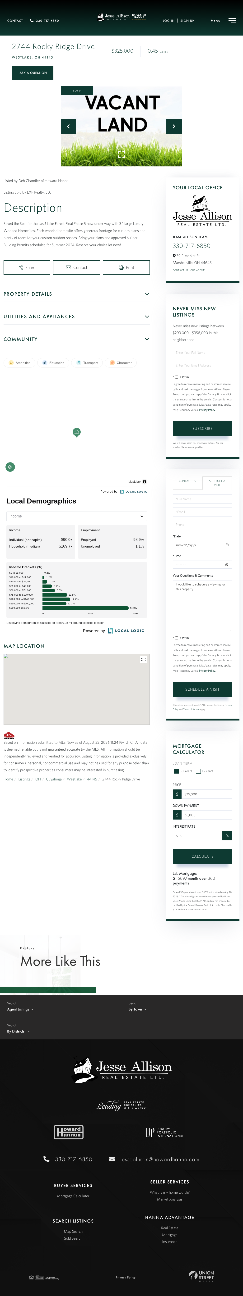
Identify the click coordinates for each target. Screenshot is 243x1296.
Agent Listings (18, 1009)
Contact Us (180, 270)
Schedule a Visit (217, 483)
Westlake (74, 779)
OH (38, 779)
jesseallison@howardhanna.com (160, 1159)
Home (8, 779)
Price (177, 785)
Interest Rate (184, 826)
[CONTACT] (32, 73)
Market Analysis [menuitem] (169, 1199)
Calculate (203, 856)
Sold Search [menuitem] (73, 1238)
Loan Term (183, 763)
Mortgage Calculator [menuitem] (73, 1196)
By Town (135, 1009)
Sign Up (187, 21)
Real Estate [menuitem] (169, 1228)
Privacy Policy (207, 410)
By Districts (16, 1031)
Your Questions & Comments (193, 575)
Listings (24, 779)
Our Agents (198, 270)
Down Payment (186, 805)
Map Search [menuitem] (73, 1231)
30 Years (186, 771)
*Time (177, 556)
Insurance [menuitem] (169, 1241)
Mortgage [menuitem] (170, 1235)
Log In (169, 21)
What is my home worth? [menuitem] (170, 1192)
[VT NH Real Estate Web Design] (201, 1276)
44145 (92, 779)
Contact (15, 21)
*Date (177, 536)
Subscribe (202, 428)
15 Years (207, 771)
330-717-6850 (47, 21)
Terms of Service (191, 709)
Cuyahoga (54, 779)
